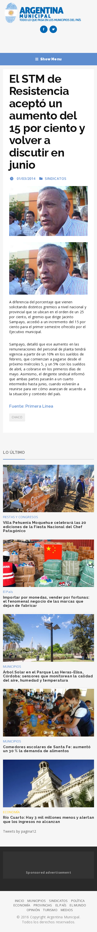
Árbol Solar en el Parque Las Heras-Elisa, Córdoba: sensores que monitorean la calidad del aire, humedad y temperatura (48, 676)
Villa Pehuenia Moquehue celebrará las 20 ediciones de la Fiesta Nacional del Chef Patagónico (44, 526)
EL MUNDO (78, 905)
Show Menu (51, 59)
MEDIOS (67, 910)
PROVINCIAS (43, 905)
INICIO (19, 900)
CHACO (17, 417)
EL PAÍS (60, 905)
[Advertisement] (50, 44)
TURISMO (50, 910)
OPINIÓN (33, 910)
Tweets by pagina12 (19, 831)
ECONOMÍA (11, 812)
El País (8, 591)
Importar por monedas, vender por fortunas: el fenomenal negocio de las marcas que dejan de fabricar (46, 601)
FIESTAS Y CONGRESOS (20, 517)
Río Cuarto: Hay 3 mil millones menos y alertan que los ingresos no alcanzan (48, 819)
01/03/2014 (25, 178)
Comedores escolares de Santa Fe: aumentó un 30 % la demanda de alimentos (47, 749)
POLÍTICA (78, 900)
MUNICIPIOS (12, 666)
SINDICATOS (55, 178)
